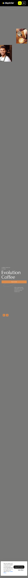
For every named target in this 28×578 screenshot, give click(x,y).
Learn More (21, 570)
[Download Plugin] (20, 3)
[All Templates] (24, 3)
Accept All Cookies (19, 567)
